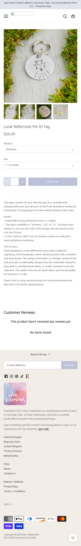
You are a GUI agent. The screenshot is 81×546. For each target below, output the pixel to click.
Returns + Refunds (13, 481)
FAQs (7, 464)
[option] (11, 111)
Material (8, 143)
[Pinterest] (16, 376)
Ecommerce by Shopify (24, 537)
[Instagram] (11, 376)
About (7, 468)
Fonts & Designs (13, 437)
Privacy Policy (11, 486)
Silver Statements (30, 534)
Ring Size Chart (12, 441)
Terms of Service (13, 451)
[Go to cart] (73, 16)
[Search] (65, 16)
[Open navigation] (6, 16)
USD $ (7, 504)
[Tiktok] (22, 376)
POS (6, 537)
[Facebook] (6, 376)
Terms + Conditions (14, 491)
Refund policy (11, 455)
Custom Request (13, 446)
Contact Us (10, 473)
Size (6, 159)
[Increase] (22, 182)
